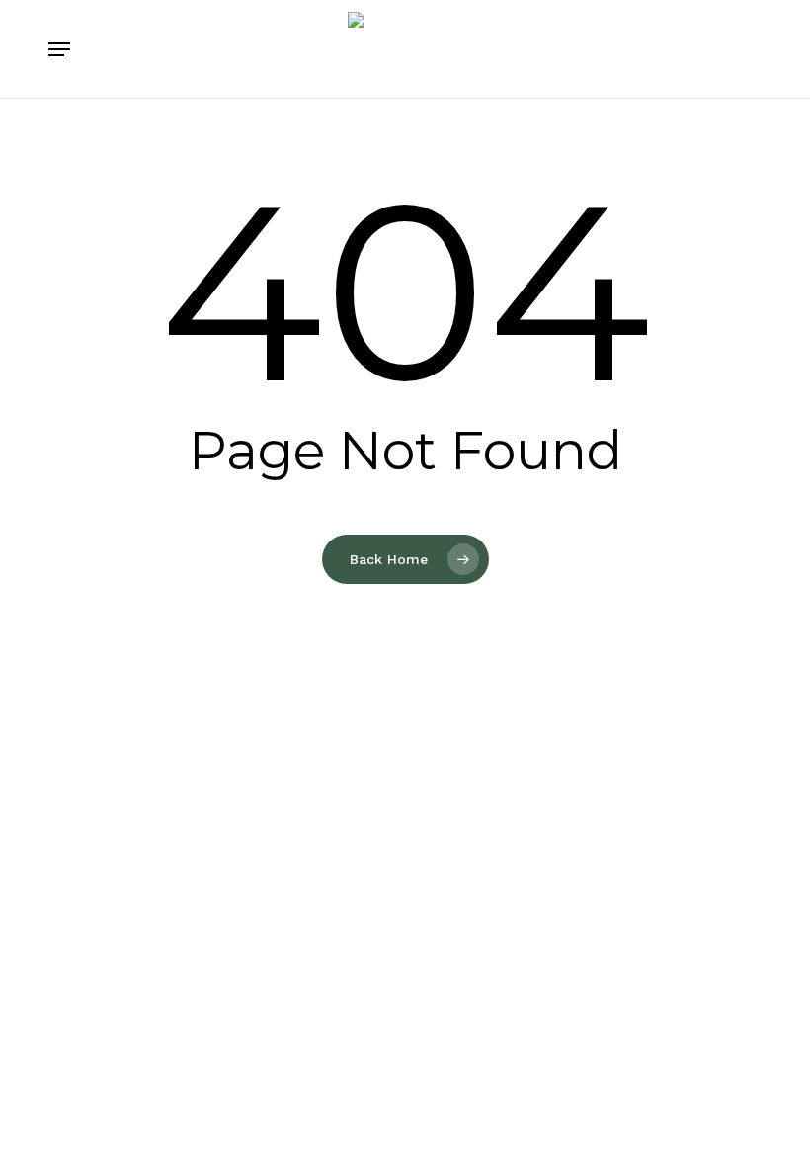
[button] (59, 49)
